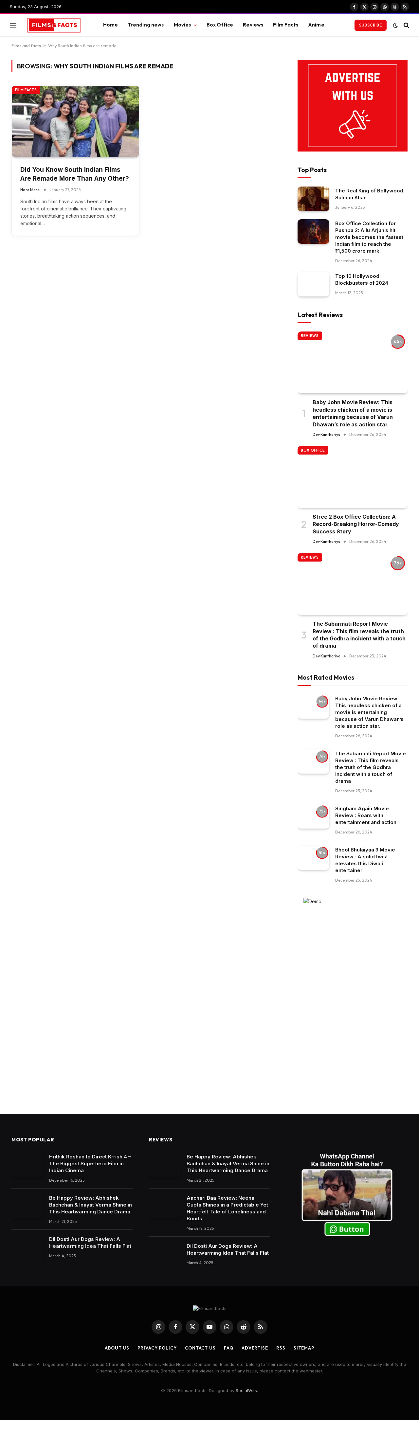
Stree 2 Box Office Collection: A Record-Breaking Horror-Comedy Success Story (356, 524)
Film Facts (285, 25)
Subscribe (370, 25)
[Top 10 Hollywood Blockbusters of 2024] (313, 284)
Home (110, 25)
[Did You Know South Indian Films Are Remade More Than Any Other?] (75, 121)
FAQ (228, 1348)
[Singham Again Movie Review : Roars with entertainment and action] (313, 816)
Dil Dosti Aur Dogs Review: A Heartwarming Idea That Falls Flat (90, 1242)
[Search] (405, 25)
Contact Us (200, 1348)
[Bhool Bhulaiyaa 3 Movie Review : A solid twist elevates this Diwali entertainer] (313, 858)
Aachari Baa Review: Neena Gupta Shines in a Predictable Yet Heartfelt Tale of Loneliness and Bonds (227, 1208)
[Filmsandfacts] (54, 25)
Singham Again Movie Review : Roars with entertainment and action (365, 815)
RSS (280, 1348)
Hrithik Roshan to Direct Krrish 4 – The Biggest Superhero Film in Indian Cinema (90, 1163)
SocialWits (246, 1390)
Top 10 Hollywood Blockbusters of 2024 (361, 279)
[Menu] (13, 25)
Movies (182, 25)
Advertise (255, 1348)
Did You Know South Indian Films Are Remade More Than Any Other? (74, 174)
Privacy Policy (157, 1348)
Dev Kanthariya (326, 434)
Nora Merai (30, 189)
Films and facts (26, 45)
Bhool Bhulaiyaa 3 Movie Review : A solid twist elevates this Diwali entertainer (365, 860)
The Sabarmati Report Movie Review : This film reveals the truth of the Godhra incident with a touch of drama (359, 634)
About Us (117, 1348)
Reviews (253, 25)
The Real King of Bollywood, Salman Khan (370, 194)
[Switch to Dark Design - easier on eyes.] (395, 25)
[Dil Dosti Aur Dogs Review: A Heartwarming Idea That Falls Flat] (27, 1247)
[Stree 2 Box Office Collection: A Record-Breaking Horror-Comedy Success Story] (353, 477)
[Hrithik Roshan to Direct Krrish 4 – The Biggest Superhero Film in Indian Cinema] (27, 1165)
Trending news (146, 25)
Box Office (220, 25)
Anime (316, 25)
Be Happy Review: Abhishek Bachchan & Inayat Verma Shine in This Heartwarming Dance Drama (90, 1205)
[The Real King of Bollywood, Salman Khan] (313, 199)
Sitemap (304, 1348)
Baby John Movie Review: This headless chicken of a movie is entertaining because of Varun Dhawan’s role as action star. (353, 413)
